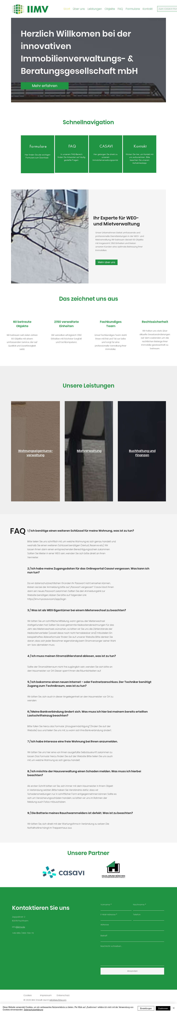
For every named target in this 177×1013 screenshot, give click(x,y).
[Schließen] (173, 1008)
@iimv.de (20, 926)
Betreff (104, 936)
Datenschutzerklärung (33, 1009)
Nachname (139, 904)
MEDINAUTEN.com (58, 999)
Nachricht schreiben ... (111, 946)
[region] (37, 154)
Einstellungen (146, 1008)
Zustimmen (163, 1008)
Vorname (105, 904)
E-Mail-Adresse (108, 914)
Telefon (136, 914)
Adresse (105, 924)
